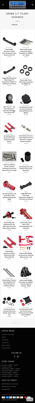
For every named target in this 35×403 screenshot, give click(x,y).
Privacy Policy (6, 348)
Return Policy (6, 345)
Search (4, 337)
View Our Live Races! (8, 334)
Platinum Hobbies (10, 394)
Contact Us (5, 342)
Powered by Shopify (20, 394)
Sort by (17, 21)
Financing (5, 340)
